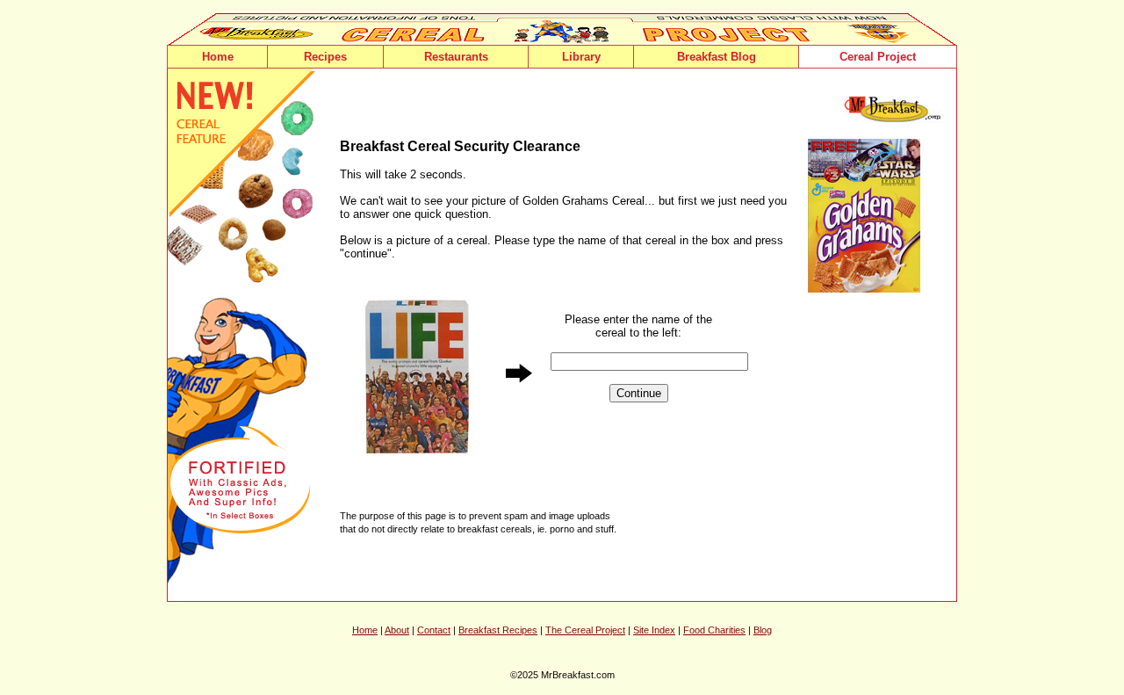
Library (581, 56)
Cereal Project (877, 56)
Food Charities (714, 630)
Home (218, 56)
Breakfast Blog (716, 56)
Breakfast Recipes (497, 630)
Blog (762, 630)
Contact (433, 630)
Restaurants (456, 56)
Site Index (654, 630)
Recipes (325, 56)
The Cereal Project (585, 630)
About (397, 630)
